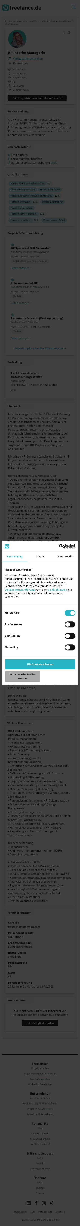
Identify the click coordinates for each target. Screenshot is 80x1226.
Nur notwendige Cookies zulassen (22, 676)
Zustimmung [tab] (15, 556)
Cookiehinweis (57, 589)
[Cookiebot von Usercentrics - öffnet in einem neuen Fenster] (59, 546)
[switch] (70, 625)
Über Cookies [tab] (65, 556)
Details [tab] (40, 556)
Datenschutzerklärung (20, 589)
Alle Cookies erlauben (40, 664)
